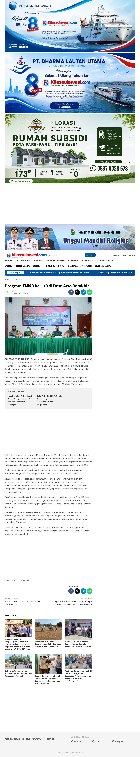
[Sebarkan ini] (71, 292)
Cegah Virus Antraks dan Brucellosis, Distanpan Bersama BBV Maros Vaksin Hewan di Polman (73, 601)
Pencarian (90, 255)
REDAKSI (50, 739)
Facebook (77, 741)
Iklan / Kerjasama (33, 739)
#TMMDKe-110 (24, 580)
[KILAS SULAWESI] (26, 255)
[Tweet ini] (77, 292)
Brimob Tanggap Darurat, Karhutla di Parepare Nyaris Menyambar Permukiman (98, 272)
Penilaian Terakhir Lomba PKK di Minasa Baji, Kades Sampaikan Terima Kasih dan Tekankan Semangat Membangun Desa (78, 676)
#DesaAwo (10, 580)
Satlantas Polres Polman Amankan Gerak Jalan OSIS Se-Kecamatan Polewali (18, 673)
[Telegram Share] (83, 292)
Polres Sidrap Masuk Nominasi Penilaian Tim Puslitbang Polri (22, 601)
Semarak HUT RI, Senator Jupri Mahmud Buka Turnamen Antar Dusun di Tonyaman (48, 644)
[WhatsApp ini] (89, 292)
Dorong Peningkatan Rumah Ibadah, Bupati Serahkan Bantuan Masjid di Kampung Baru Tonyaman (47, 680)
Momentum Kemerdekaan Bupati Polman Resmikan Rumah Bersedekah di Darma (78, 644)
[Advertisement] (70, 205)
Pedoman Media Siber (14, 739)
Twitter (97, 741)
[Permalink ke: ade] (7, 292)
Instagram (119, 741)
